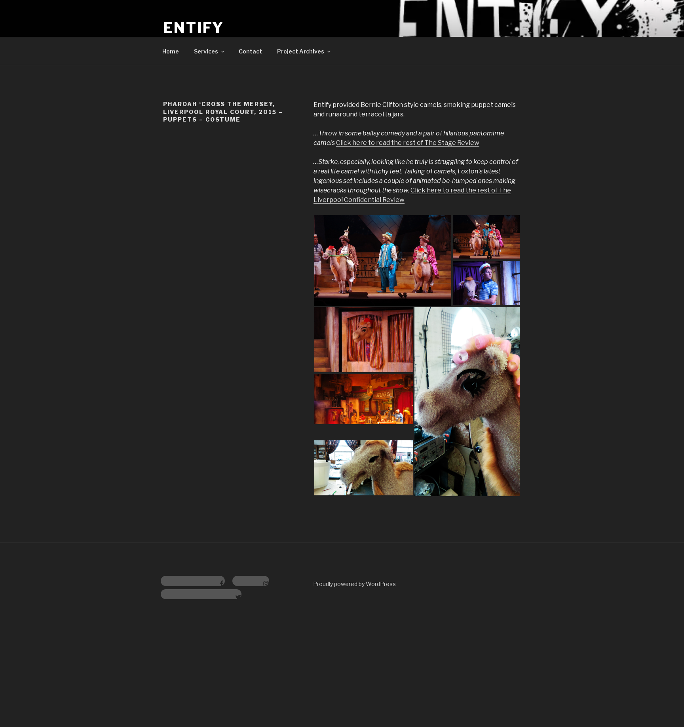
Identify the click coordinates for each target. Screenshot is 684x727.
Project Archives (300, 51)
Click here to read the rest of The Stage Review (407, 143)
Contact (250, 51)
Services (206, 51)
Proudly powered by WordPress (354, 583)
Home (170, 51)
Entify (193, 27)
